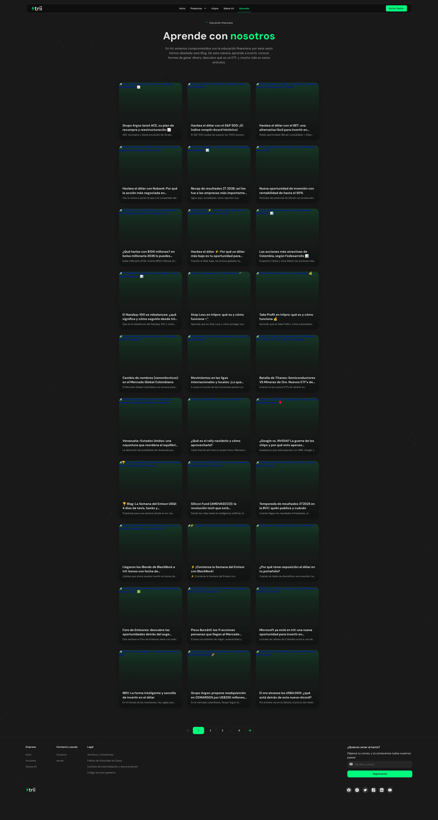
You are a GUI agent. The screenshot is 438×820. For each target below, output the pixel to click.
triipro (214, 8)
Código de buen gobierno (101, 772)
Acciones (31, 760)
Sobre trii (229, 8)
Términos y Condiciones (100, 754)
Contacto (61, 754)
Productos (196, 8)
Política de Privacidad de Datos (104, 760)
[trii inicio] (37, 8)
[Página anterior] (188, 730)
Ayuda (59, 760)
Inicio (182, 8)
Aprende (244, 8)
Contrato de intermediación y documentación (112, 766)
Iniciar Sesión (396, 8)
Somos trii (31, 766)
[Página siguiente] (249, 730)
